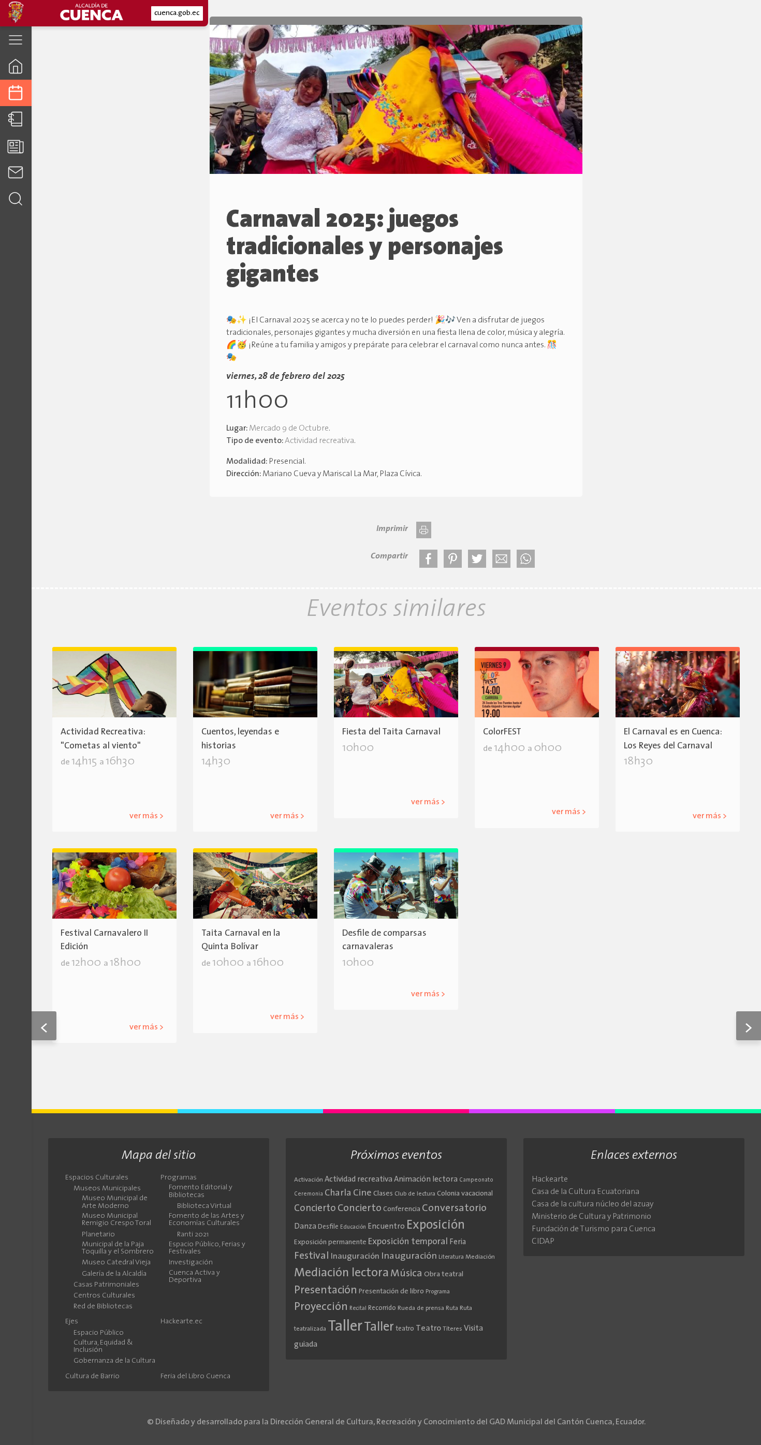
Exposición (435, 1225)
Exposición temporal (408, 1241)
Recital (358, 1308)
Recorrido (382, 1308)
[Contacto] (16, 172)
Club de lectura (414, 1194)
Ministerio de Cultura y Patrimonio (591, 1217)
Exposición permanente (330, 1242)
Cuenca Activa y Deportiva (194, 1277)
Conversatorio (454, 1208)
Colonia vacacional (465, 1194)
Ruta (452, 1308)
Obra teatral (443, 1274)
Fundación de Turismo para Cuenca (593, 1229)
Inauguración (355, 1256)
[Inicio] (16, 66)
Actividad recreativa (319, 441)
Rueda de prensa (421, 1308)
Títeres (452, 1329)
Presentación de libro (391, 1291)
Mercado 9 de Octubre (289, 428)
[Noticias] (16, 145)
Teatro (428, 1328)
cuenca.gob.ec (176, 13)
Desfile (328, 1226)
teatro (405, 1328)
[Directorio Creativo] (16, 119)
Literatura (451, 1257)
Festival (311, 1256)
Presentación (325, 1290)
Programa (438, 1292)
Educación (353, 1227)
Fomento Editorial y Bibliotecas (200, 1191)
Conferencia (401, 1209)
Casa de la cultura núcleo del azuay (592, 1204)
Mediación (480, 1257)
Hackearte (550, 1179)
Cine (362, 1193)
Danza (305, 1227)
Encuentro (386, 1227)
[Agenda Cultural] (16, 93)
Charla (338, 1193)
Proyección (321, 1307)
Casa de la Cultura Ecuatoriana (585, 1192)
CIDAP (543, 1241)
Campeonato (476, 1180)
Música (406, 1274)
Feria (457, 1242)
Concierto (502, 772)
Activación (308, 1180)
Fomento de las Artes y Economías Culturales (206, 1220)
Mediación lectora (341, 1273)
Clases (383, 1194)
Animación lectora (426, 1180)
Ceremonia (308, 1194)
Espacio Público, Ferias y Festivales (207, 1248)
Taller (345, 1326)
